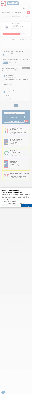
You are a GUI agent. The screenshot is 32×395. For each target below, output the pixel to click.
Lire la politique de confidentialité (8, 201)
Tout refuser (5, 206)
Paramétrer (16, 206)
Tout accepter (27, 206)
